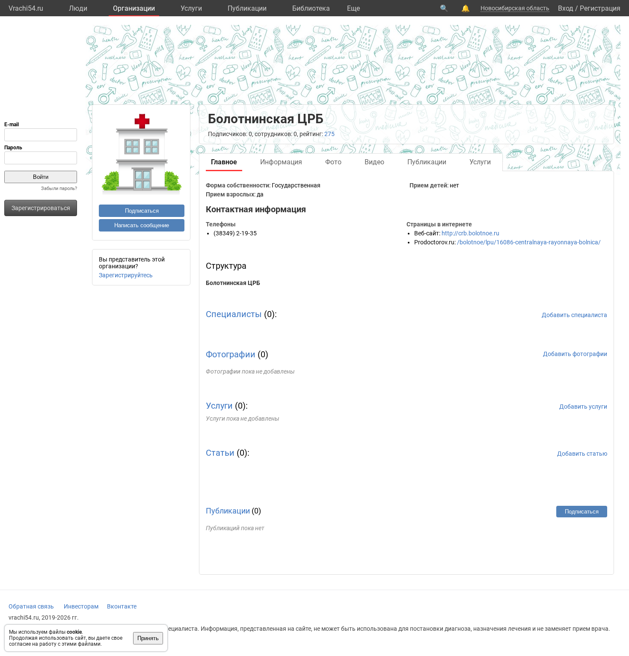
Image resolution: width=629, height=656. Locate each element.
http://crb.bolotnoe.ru (470, 233)
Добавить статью (582, 453)
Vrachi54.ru (26, 8)
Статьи (220, 453)
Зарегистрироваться (41, 208)
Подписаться (142, 211)
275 (329, 134)
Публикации (247, 8)
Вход (565, 8)
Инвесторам (81, 606)
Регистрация (600, 8)
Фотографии (230, 354)
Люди (78, 8)
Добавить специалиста (574, 315)
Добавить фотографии (575, 353)
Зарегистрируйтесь (126, 275)
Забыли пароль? (59, 188)
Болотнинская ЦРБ (233, 282)
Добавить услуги (583, 406)
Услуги (191, 8)
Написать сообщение (141, 225)
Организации (134, 8)
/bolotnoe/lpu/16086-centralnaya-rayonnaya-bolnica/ (529, 242)
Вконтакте (121, 606)
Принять (148, 638)
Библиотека (311, 8)
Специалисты (234, 314)
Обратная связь (31, 606)
